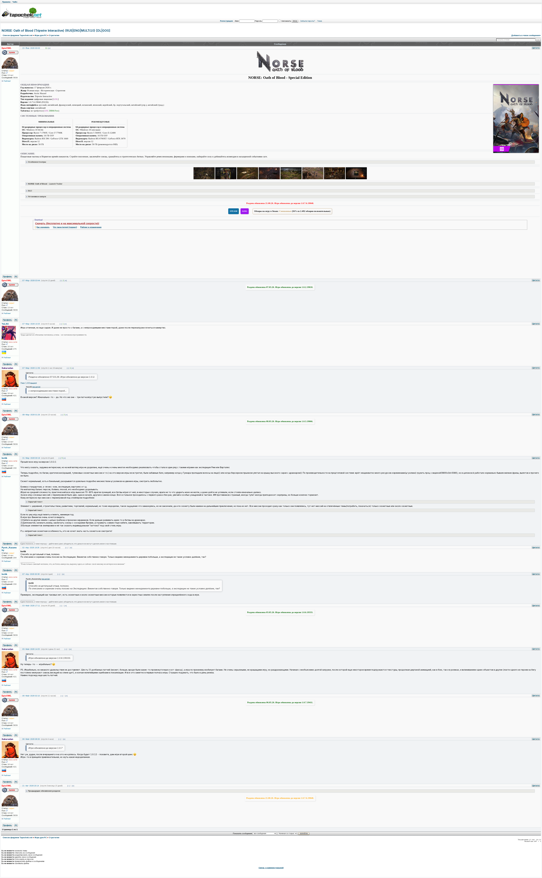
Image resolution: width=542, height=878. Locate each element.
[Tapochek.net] (21, 12)
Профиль (7, 276)
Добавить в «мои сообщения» (526, 35)
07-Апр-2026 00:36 (31, 574)
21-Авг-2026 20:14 (30, 786)
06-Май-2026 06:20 (31, 739)
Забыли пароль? (307, 21)
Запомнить (286, 21)
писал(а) (36, 387)
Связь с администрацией (271, 868)
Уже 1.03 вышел (28, 383)
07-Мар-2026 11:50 (31, 368)
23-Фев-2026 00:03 (31, 48)
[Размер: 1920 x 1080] (204, 173)
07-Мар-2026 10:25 (31, 324)
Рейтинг (7, 81)
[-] (61, 281)
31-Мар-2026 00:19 (31, 458)
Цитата (535, 48)
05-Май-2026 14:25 (31, 649)
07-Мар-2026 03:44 (31, 280)
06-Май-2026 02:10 (31, 696)
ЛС (16, 276)
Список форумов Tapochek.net (17, 35)
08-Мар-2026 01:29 (31, 415)
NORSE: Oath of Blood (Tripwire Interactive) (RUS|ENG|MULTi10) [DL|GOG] (56, 30)
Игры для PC (41, 35)
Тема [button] (319, 21)
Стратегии (54, 35)
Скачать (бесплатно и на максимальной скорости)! (67, 223)
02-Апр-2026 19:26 (30, 547)
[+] (49, 48)
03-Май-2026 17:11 (31, 606)
